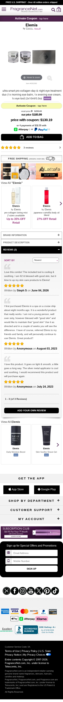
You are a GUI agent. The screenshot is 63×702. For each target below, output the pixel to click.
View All (12, 183)
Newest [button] (37, 260)
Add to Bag (34, 137)
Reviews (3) (10, 249)
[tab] (31, 235)
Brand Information (15, 235)
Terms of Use (12, 651)
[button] (4, 9)
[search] (53, 9)
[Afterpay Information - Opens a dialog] (22, 129)
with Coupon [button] (24, 120)
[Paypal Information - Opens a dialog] (42, 129)
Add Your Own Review (31, 410)
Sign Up (31, 568)
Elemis (29, 28)
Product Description (16, 242)
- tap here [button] (31, 18)
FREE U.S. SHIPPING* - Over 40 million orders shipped (31, 2)
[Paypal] (43, 611)
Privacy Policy (29, 651)
